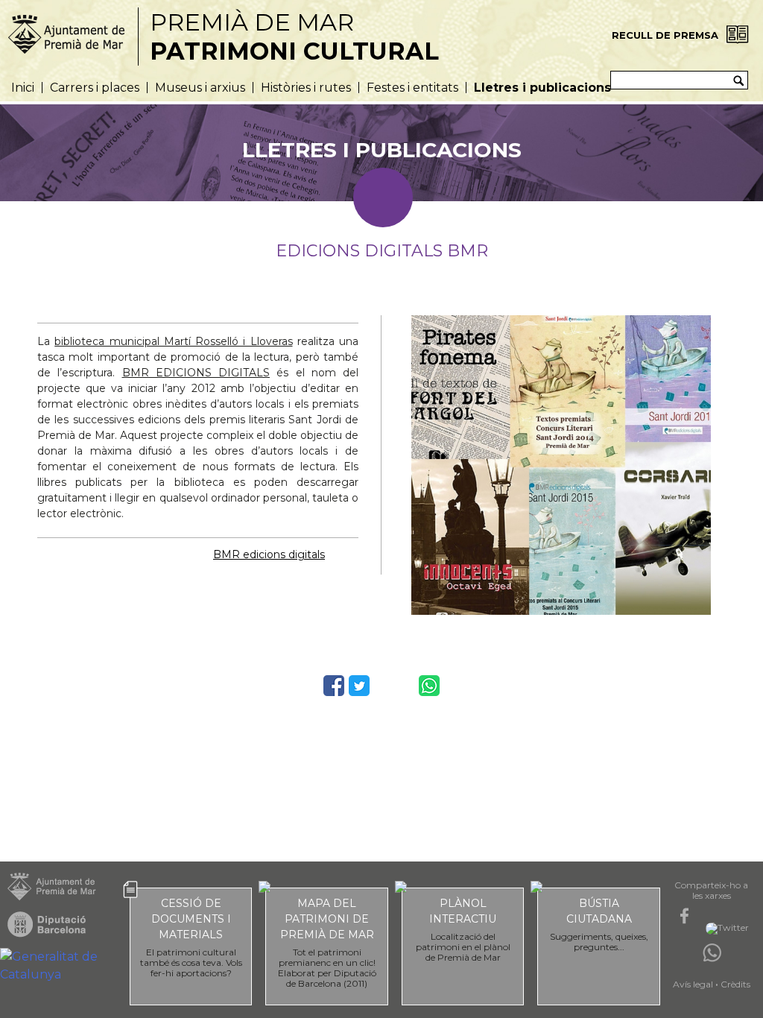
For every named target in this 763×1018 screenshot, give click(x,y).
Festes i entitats (412, 87)
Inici (22, 87)
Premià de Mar (294, 36)
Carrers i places (94, 87)
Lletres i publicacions (542, 87)
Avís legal (693, 984)
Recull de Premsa (665, 35)
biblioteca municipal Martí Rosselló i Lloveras (173, 341)
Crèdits (735, 984)
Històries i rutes (306, 87)
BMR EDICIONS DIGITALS (196, 372)
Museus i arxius (200, 87)
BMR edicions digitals (269, 554)
